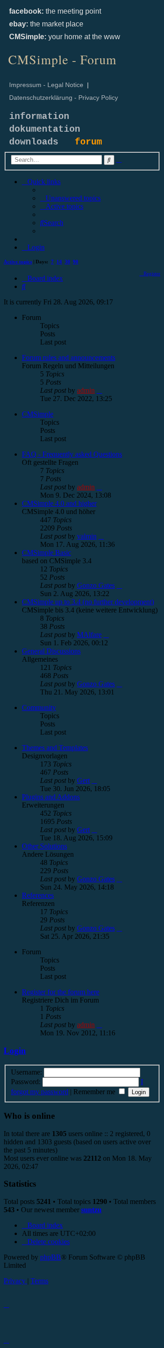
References (38, 895)
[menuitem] (70, 198)
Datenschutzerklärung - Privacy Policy (63, 97)
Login (15, 1050)
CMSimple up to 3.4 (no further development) (88, 602)
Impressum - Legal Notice (46, 84)
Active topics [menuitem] (18, 261)
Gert (83, 780)
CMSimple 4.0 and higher (59, 503)
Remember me (95, 1092)
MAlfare (89, 634)
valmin (87, 536)
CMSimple (37, 414)
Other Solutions (44, 846)
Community (39, 707)
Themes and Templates (55, 747)
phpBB (50, 1257)
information (39, 116)
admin (86, 390)
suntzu (91, 1210)
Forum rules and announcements (68, 357)
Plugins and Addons (51, 797)
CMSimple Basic (46, 552)
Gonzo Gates (96, 585)
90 (75, 261)
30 (67, 261)
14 (59, 261)
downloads (33, 142)
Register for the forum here (60, 992)
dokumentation (44, 129)
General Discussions (51, 651)
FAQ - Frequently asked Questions (72, 454)
